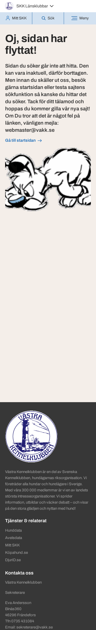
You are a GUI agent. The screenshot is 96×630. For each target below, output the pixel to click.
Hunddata (13, 530)
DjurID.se (13, 560)
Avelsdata (13, 538)
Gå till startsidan (20, 140)
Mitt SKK (12, 545)
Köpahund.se (16, 552)
